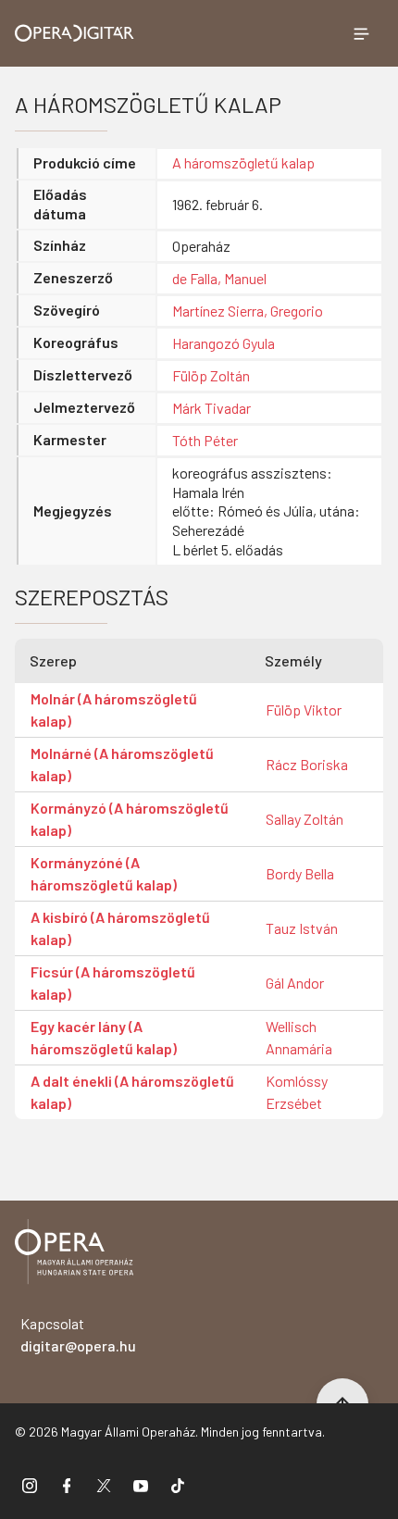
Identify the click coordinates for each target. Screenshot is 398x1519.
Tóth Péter (205, 440)
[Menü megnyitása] (361, 33)
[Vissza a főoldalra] (74, 1254)
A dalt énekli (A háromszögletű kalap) (132, 1092)
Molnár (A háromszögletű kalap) (114, 709)
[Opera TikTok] (178, 1485)
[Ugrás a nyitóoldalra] (74, 33)
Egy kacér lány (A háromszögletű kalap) (104, 1037)
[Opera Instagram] (29, 1485)
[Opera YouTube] (140, 1485)
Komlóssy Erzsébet (297, 1092)
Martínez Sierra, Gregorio (247, 310)
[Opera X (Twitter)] (103, 1485)
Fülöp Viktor (304, 709)
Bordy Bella (300, 873)
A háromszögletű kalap (243, 162)
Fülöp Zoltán (211, 375)
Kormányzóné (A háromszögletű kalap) (104, 873)
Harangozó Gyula (223, 343)
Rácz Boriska (307, 764)
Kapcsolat (78, 1334)
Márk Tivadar (211, 408)
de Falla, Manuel (219, 278)
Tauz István (302, 928)
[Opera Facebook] (66, 1485)
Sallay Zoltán (304, 819)
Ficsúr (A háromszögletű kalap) (113, 982)
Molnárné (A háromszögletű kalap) (122, 764)
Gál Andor (295, 982)
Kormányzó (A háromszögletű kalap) (130, 819)
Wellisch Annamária (299, 1037)
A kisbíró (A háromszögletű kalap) (120, 928)
